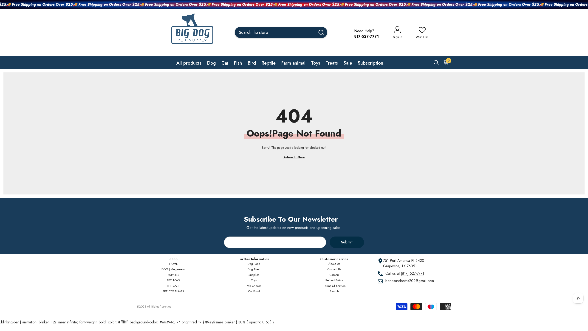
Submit (347, 242)
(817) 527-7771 (412, 273)
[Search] (281, 32)
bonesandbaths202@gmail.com (409, 280)
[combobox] (275, 32)
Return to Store (294, 157)
